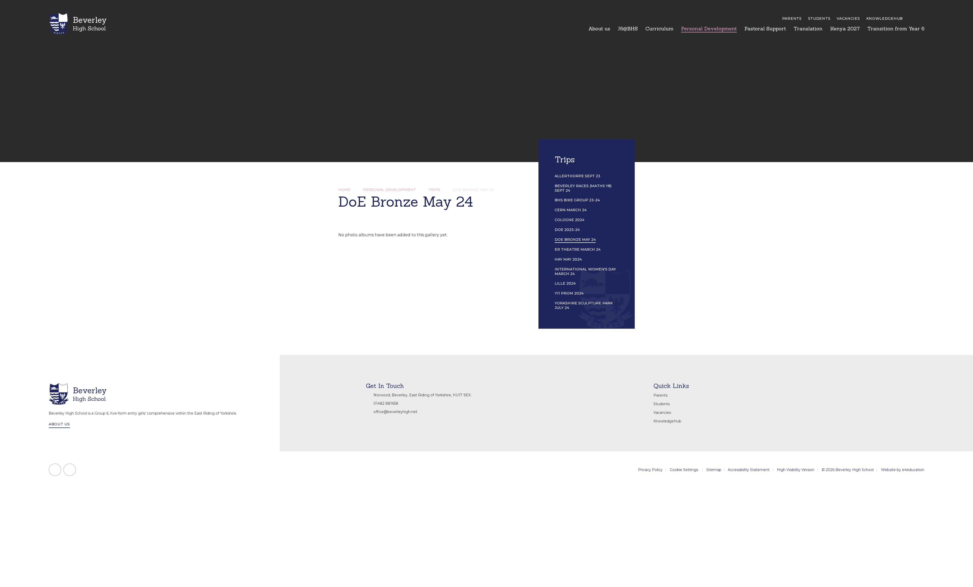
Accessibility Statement (749, 469)
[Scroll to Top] (55, 469)
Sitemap (713, 469)
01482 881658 (385, 403)
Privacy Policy (650, 469)
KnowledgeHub (884, 18)
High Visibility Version (795, 469)
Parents (792, 18)
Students (819, 18)
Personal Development (389, 189)
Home (344, 189)
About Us (59, 424)
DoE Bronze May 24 (473, 189)
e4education (913, 469)
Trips (434, 189)
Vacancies (848, 18)
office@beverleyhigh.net (395, 411)
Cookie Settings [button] (684, 469)
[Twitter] (69, 469)
